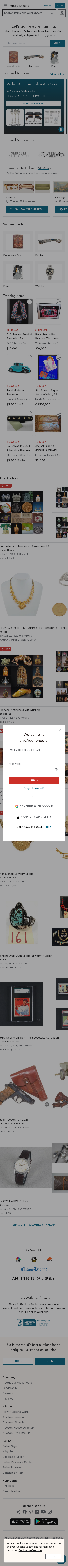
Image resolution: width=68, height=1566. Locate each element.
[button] (56, 769)
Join (48, 826)
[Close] (60, 730)
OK (53, 1556)
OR (34, 796)
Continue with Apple (36, 817)
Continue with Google (36, 806)
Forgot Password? (34, 788)
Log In (34, 780)
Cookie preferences (30, 1550)
